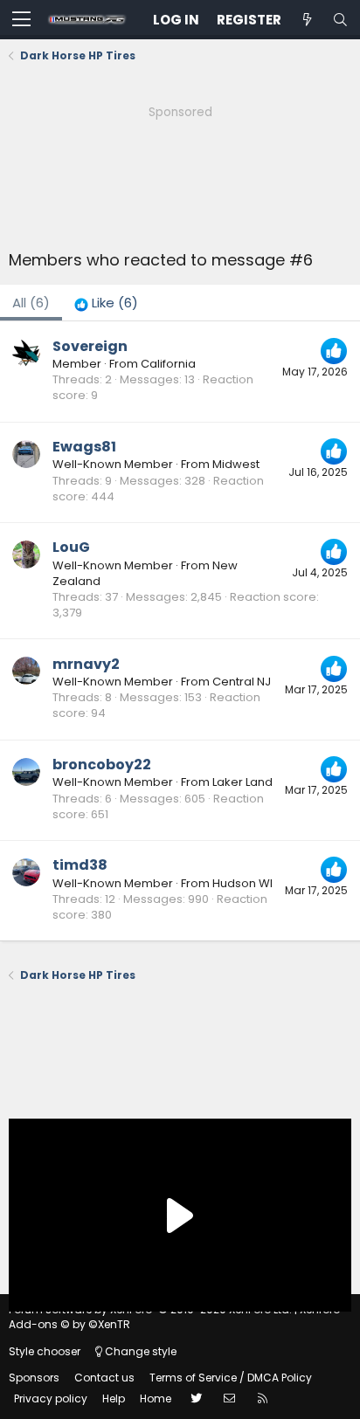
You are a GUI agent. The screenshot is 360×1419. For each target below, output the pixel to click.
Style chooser (44, 1351)
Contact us (104, 1377)
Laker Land (242, 782)
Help (113, 1398)
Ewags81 (84, 447)
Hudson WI (242, 883)
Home (155, 1398)
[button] (21, 20)
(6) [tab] (31, 302)
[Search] (340, 19)
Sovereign (90, 346)
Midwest (236, 464)
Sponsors (34, 1377)
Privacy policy (50, 1398)
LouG (71, 547)
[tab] (106, 302)
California (168, 363)
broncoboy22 (101, 764)
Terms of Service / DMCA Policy (230, 1377)
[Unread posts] (306, 19)
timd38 (79, 865)
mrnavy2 (86, 664)
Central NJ (241, 681)
